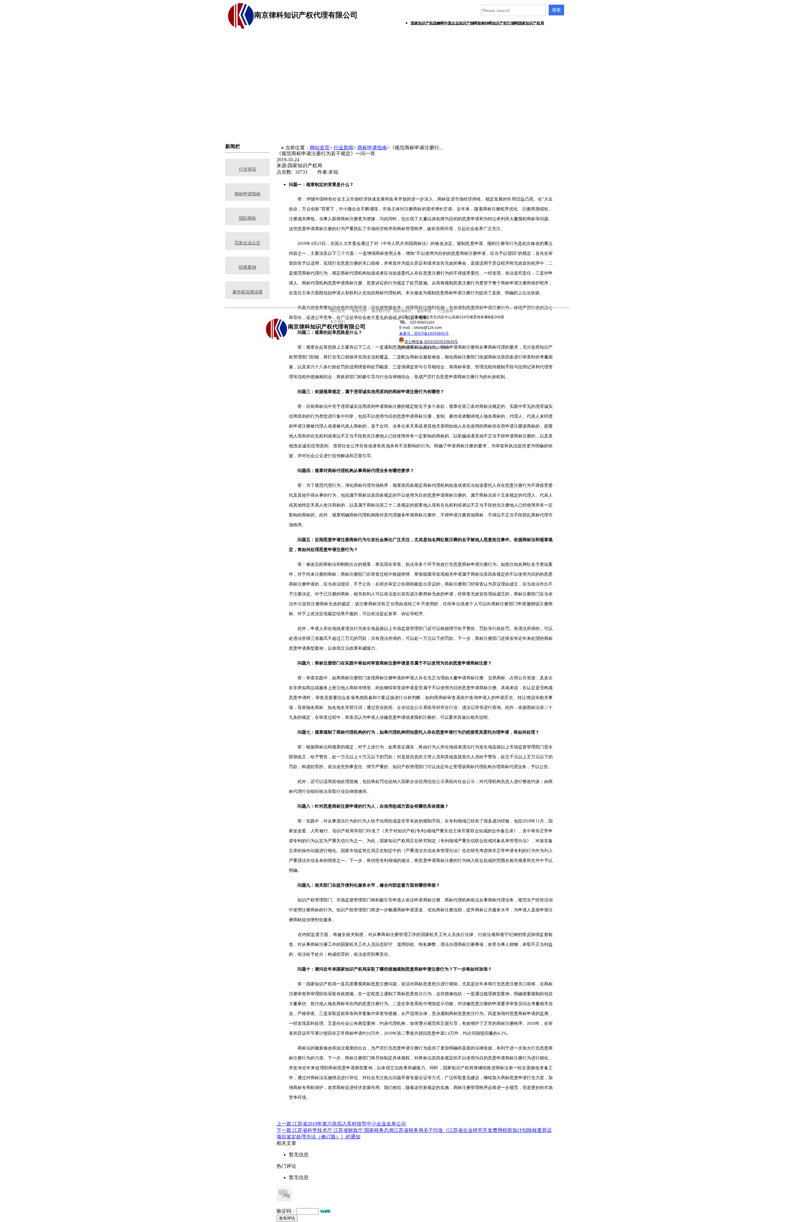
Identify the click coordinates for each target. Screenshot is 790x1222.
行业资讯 (247, 169)
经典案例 (247, 267)
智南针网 (484, 23)
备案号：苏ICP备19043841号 (423, 333)
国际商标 (247, 218)
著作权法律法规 (247, 292)
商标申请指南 (372, 147)
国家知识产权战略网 (427, 23)
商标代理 (342, 43)
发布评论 (287, 1218)
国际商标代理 (404, 43)
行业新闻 (343, 147)
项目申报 (434, 43)
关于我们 (311, 54)
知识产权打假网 (505, 23)
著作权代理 (373, 43)
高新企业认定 (247, 243)
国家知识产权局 (531, 23)
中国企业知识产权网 (460, 23)
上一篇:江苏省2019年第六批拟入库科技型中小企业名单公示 (341, 1123)
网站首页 (320, 147)
